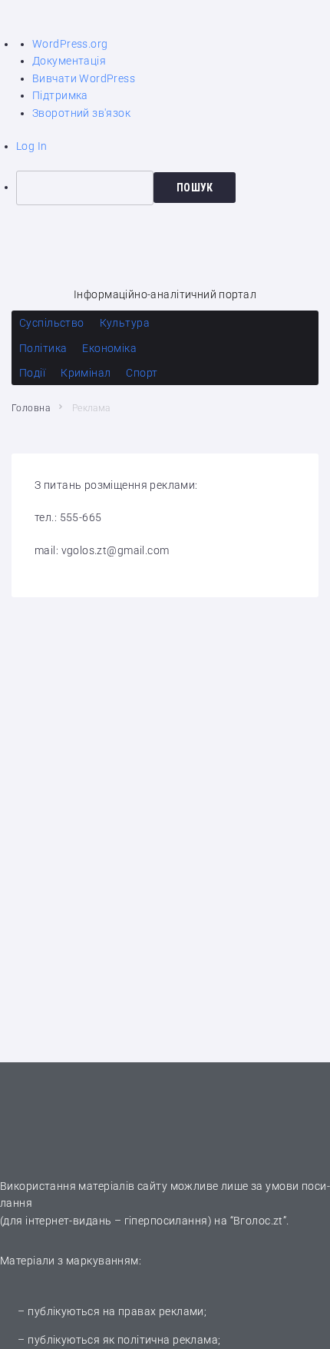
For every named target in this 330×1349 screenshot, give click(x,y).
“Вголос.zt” (258, 1220)
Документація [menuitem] (69, 61)
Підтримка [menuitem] (60, 95)
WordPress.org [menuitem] (69, 44)
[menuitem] (173, 187)
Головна (31, 408)
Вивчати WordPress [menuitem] (83, 78)
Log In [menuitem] (32, 146)
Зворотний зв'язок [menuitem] (81, 113)
